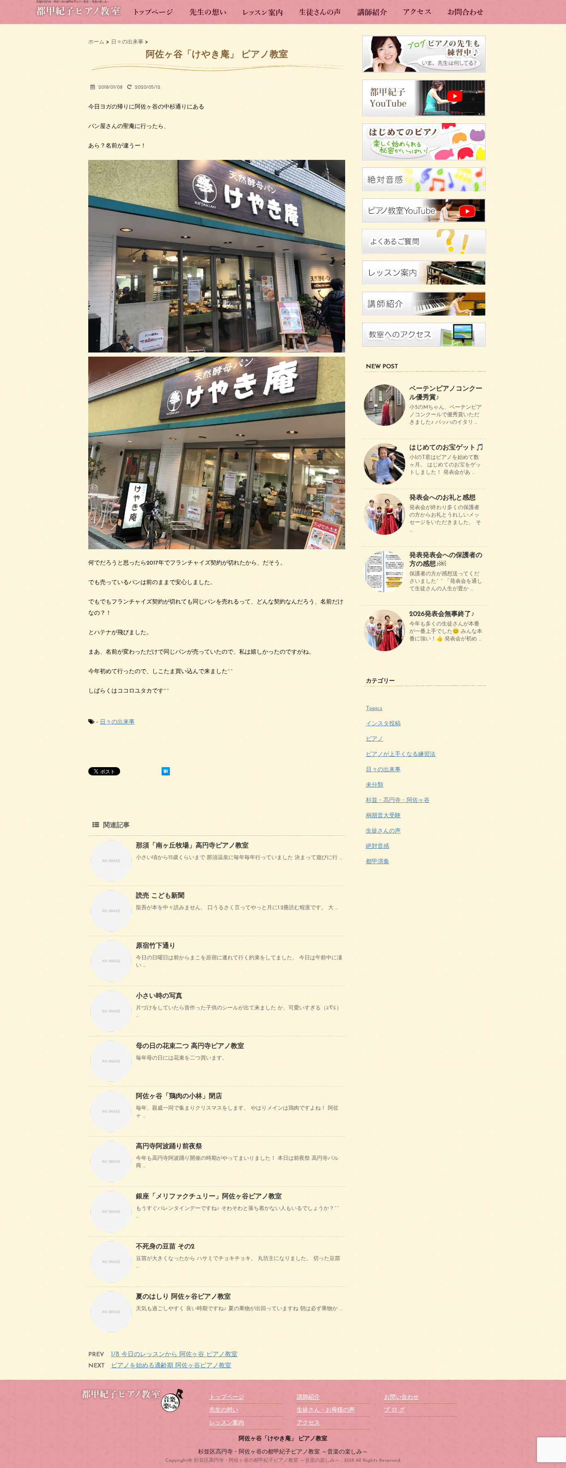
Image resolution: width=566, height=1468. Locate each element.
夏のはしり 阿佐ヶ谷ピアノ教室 (183, 1297)
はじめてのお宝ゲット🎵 (446, 447)
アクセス (308, 1423)
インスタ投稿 (383, 724)
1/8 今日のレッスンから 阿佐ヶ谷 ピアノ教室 (174, 1355)
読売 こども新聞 (160, 896)
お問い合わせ (401, 1397)
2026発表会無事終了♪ (441, 614)
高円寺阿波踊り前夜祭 (169, 1146)
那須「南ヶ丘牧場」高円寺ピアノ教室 (192, 846)
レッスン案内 (226, 1423)
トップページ (226, 1397)
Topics (374, 708)
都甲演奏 (377, 862)
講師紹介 (308, 1397)
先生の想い (223, 1410)
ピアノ (374, 739)
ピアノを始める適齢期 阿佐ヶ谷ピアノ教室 (171, 1366)
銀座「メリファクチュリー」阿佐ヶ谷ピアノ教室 (209, 1196)
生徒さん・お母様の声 (326, 1410)
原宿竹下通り (156, 946)
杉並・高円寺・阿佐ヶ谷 (398, 800)
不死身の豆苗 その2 (165, 1246)
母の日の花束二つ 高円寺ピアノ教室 (190, 1046)
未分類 (374, 785)
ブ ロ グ (394, 1410)
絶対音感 (377, 846)
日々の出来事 (117, 722)
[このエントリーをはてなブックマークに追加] (166, 771)
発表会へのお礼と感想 (442, 498)
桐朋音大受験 (383, 816)
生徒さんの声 (383, 831)
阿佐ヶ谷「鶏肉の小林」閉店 (179, 1096)
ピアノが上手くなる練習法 (400, 754)
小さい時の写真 (159, 996)
